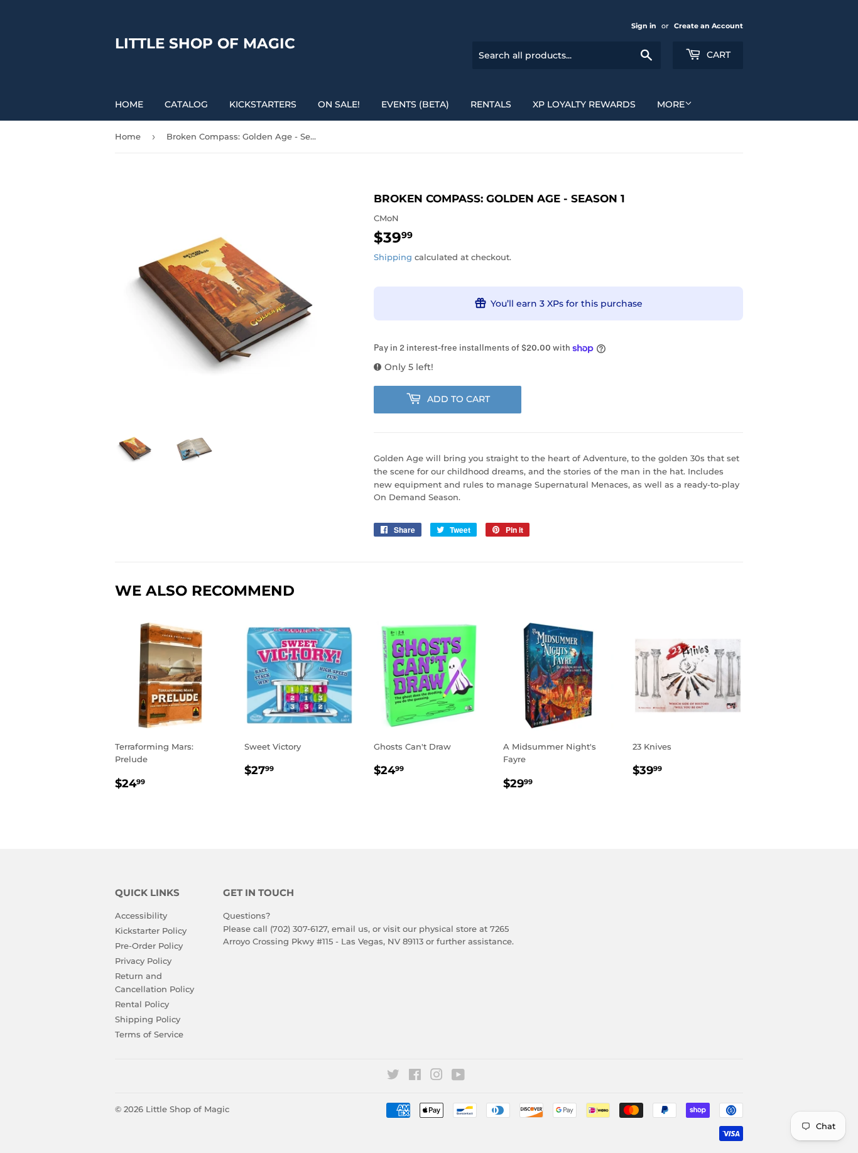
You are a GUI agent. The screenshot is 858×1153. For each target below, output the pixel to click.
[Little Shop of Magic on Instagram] (436, 1076)
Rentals (490, 104)
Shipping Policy (147, 1019)
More (671, 104)
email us (350, 929)
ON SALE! (339, 104)
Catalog (186, 104)
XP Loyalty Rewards (584, 104)
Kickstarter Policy (151, 931)
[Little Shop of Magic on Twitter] (393, 1076)
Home (129, 104)
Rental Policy (142, 1004)
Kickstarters (262, 104)
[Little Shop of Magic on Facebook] (414, 1076)
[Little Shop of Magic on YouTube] (458, 1076)
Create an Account (708, 25)
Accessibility (141, 915)
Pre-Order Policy (149, 946)
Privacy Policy (143, 961)
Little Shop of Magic (205, 43)
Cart (717, 54)
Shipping (393, 257)
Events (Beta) (415, 104)
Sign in (643, 25)
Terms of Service (149, 1034)
